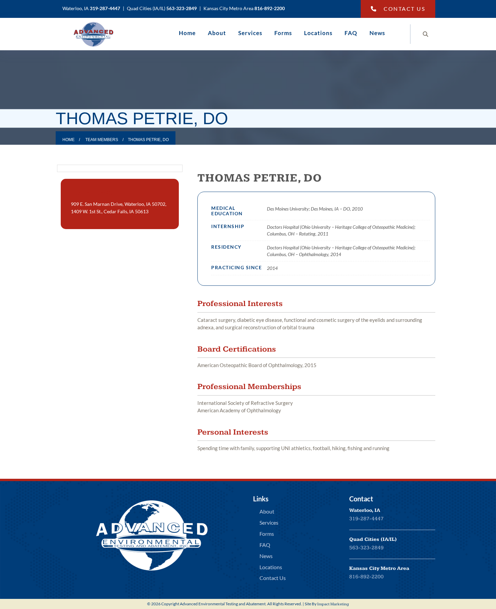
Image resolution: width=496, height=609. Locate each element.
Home (187, 32)
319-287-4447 (366, 519)
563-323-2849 (366, 548)
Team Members (101, 139)
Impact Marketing (333, 604)
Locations (318, 32)
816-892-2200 (366, 577)
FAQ (351, 32)
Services (250, 32)
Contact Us (404, 8)
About (217, 32)
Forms (283, 32)
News (377, 32)
